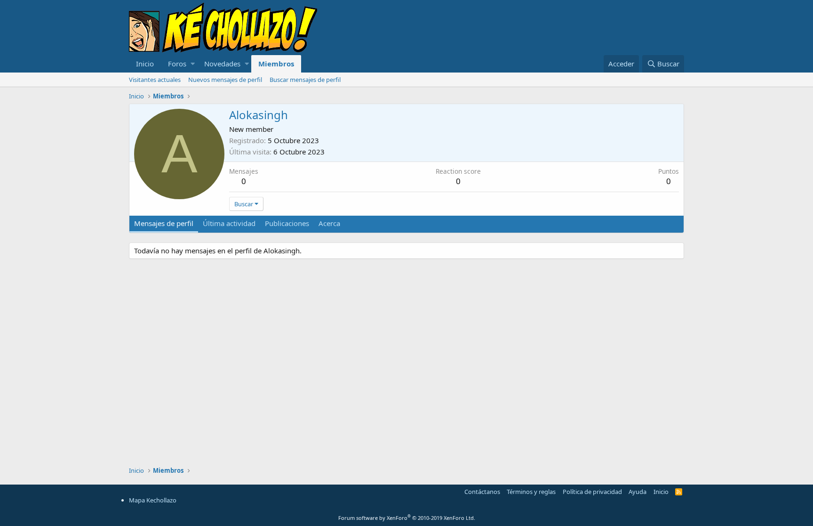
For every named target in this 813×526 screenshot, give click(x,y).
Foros (177, 63)
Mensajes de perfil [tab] (163, 223)
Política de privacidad (592, 491)
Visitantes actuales (155, 79)
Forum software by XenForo (406, 517)
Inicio (145, 63)
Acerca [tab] (329, 223)
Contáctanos (482, 491)
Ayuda (637, 491)
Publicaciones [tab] (287, 223)
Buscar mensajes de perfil (305, 79)
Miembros (276, 63)
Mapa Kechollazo (152, 500)
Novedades (222, 63)
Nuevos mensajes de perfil (225, 79)
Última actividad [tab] (229, 223)
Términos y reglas (531, 491)
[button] (192, 64)
